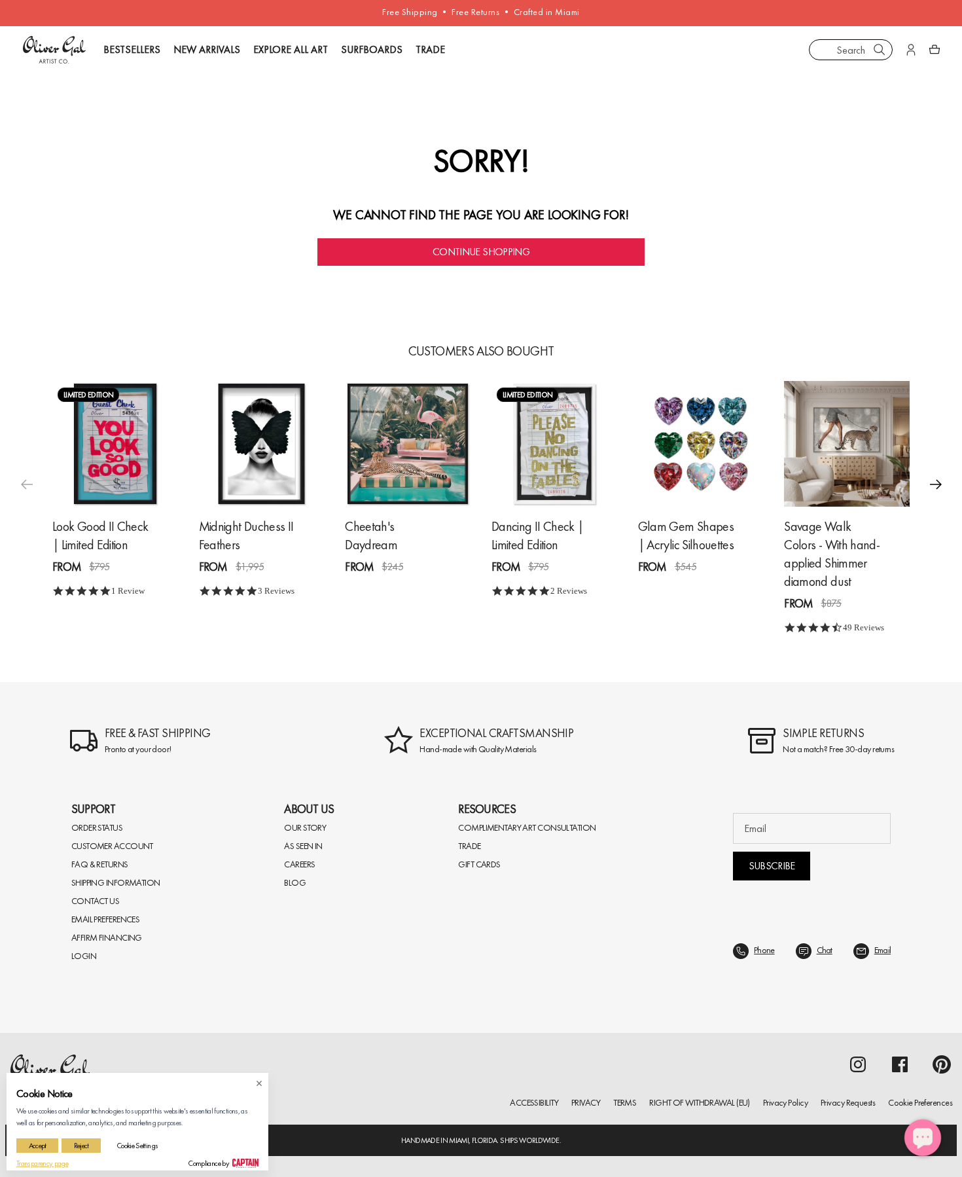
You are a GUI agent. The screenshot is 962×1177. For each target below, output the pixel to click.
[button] (936, 484)
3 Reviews (276, 591)
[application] (923, 1138)
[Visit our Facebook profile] (899, 1064)
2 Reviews (568, 591)
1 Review (128, 591)
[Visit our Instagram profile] (857, 1064)
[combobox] (851, 49)
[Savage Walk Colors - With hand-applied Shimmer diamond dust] (847, 444)
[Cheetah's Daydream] (408, 444)
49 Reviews (863, 627)
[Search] (879, 49)
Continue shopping (481, 252)
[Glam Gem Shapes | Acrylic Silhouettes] (701, 444)
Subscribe (772, 866)
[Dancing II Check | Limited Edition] (554, 444)
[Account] (910, 49)
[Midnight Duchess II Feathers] (262, 444)
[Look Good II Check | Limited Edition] (115, 444)
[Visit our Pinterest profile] (941, 1064)
